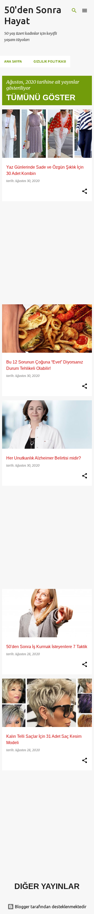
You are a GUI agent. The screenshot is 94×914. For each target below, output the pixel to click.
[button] (84, 191)
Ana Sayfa (13, 61)
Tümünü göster (40, 97)
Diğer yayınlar (47, 886)
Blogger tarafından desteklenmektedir (50, 906)
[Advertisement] (47, 252)
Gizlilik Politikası (49, 61)
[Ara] (74, 10)
